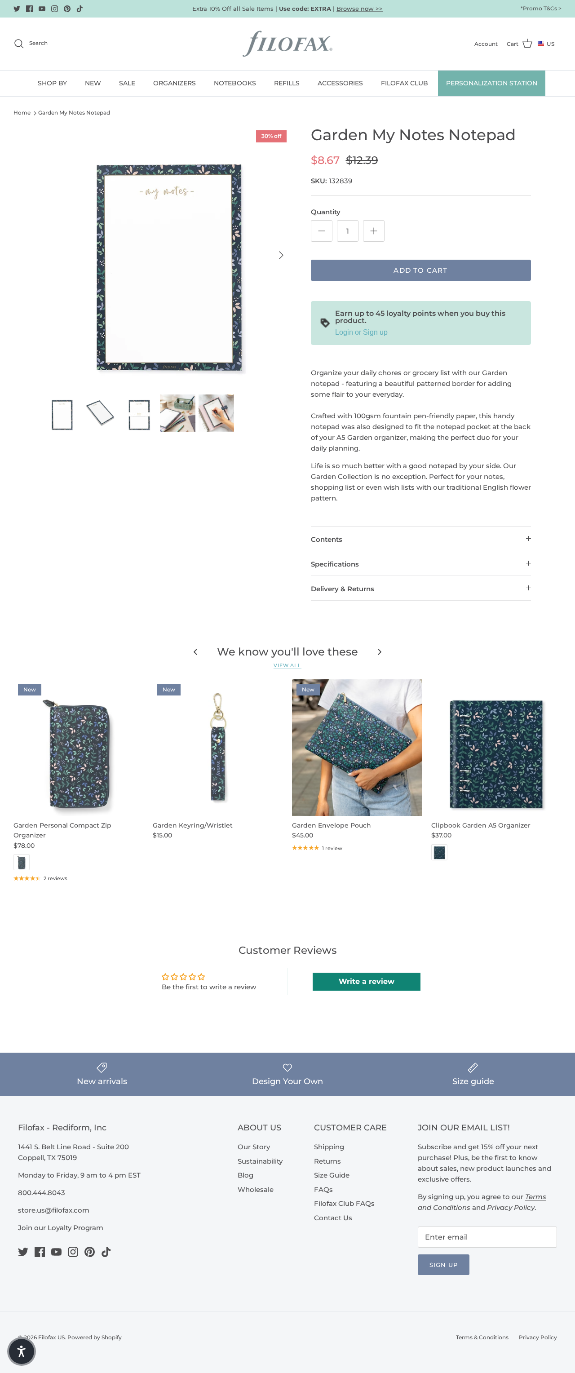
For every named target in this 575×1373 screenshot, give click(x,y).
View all (287, 665)
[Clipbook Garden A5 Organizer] (496, 747)
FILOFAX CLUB (404, 83)
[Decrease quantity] (321, 231)
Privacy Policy (538, 1337)
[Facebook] (29, 8)
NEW (93, 83)
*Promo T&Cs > (541, 8)
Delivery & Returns (342, 589)
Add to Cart (420, 270)
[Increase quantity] (374, 231)
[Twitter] (16, 8)
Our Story (254, 1147)
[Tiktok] (79, 8)
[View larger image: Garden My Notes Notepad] (167, 255)
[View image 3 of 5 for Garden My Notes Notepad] (139, 413)
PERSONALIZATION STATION (491, 83)
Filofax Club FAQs (344, 1203)
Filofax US (51, 1337)
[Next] (281, 255)
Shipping (329, 1147)
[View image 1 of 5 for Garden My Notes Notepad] (62, 413)
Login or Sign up (361, 332)
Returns (327, 1161)
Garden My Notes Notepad (74, 112)
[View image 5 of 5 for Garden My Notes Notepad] (216, 413)
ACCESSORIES (340, 83)
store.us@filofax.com (53, 1210)
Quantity (326, 212)
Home (22, 112)
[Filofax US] (287, 44)
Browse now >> (359, 8)
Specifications (335, 564)
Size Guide (331, 1175)
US (551, 43)
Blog (245, 1175)
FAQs (323, 1189)
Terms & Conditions (482, 1337)
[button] (21, 1351)
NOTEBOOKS (235, 83)
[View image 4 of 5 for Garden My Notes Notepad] (177, 413)
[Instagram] (54, 8)
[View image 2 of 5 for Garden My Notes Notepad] (100, 413)
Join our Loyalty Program (60, 1227)
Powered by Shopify (94, 1337)
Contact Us (333, 1218)
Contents (326, 539)
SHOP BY (52, 83)
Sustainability (260, 1161)
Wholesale (256, 1189)
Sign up (443, 1264)
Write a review (366, 981)
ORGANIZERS (174, 83)
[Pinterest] (67, 8)
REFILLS (287, 83)
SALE (127, 83)
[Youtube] (42, 8)
